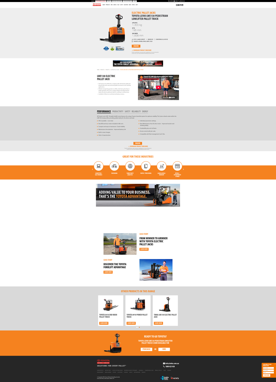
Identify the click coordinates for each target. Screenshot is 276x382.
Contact (176, 1)
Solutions (126, 5)
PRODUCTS (102, 69)
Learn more (144, 249)
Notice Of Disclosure (117, 370)
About (103, 5)
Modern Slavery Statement (130, 370)
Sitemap (169, 370)
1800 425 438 (182, 1)
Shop (136, 5)
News (130, 5)
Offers (133, 5)
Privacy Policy (158, 370)
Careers (134, 1)
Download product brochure (142, 50)
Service (115, 5)
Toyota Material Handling (101, 1)
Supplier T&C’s (100, 370)
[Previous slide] (92, 169)
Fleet (118, 5)
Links (164, 370)
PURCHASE (146, 349)
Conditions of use (149, 370)
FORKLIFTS (107, 69)
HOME (98, 69)
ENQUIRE (136, 46)
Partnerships (137, 372)
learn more (104, 323)
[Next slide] (183, 169)
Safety (121, 5)
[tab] (104, 112)
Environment (100, 372)
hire (164, 349)
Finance (143, 372)
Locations (171, 1)
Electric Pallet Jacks (115, 69)
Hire (112, 5)
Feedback (141, 370)
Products (108, 5)
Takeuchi (109, 1)
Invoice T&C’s (108, 370)
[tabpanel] (138, 126)
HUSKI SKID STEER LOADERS (117, 1)
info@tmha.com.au (172, 364)
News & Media (108, 372)
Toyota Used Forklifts (127, 1)
